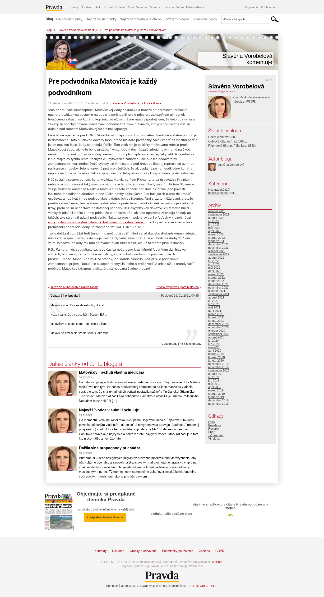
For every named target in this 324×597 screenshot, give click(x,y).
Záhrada (154, 7)
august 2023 (216, 218)
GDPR (219, 551)
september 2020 (218, 334)
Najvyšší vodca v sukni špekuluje (109, 410)
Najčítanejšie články (100, 19)
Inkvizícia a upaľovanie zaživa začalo (74, 287)
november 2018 (218, 403)
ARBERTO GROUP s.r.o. (201, 586)
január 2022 (216, 281)
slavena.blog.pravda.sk (221, 91)
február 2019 (216, 393)
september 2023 (218, 214)
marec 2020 (216, 354)
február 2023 (216, 237)
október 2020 (216, 330)
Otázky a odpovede (143, 551)
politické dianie (151, 103)
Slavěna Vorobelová (125, 103)
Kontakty (100, 551)
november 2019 (218, 367)
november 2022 (218, 247)
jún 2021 (214, 304)
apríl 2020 (214, 350)
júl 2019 (213, 377)
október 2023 (216, 211)
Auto (99, 7)
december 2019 (218, 364)
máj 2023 (214, 228)
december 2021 (218, 284)
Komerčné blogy (204, 19)
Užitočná (168, 7)
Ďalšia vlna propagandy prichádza (109, 448)
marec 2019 (216, 390)
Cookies (204, 551)
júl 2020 (213, 340)
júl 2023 (213, 221)
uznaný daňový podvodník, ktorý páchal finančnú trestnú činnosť (96, 222)
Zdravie (120, 7)
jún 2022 (214, 264)
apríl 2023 (214, 231)
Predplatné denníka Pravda (105, 517)
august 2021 (216, 297)
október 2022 (216, 251)
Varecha (141, 7)
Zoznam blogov (177, 19)
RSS (269, 80)
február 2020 (216, 357)
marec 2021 (216, 314)
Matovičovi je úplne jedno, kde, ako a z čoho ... (80, 324)
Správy (74, 7)
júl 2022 (213, 261)
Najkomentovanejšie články (141, 19)
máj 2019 (214, 384)
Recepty (213, 428)
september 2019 (218, 370)
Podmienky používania (177, 551)
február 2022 (216, 277)
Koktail (108, 7)
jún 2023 (214, 224)
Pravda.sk (214, 425)
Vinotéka (214, 438)
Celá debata (169, 343)
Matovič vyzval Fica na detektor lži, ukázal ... (79, 305)
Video (180, 7)
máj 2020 (214, 347)
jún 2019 (214, 380)
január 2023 (216, 241)
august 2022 (216, 257)
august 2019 (216, 374)
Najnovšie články (69, 19)
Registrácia (251, 7)
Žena (130, 7)
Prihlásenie (268, 7)
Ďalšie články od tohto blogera (85, 363)
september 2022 (218, 254)
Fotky (211, 422)
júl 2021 (213, 301)
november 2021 (218, 287)
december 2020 (218, 324)
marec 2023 (216, 234)
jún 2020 (214, 344)
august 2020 (216, 337)
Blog (49, 19)
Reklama (118, 551)
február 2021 (216, 317)
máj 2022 (214, 267)
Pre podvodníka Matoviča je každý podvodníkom (135, 30)
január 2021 (216, 320)
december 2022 (218, 244)
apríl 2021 (214, 310)
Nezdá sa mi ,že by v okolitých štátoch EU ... (79, 314)
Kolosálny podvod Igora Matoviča (177, 287)
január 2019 (216, 397)
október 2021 (216, 291)
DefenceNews (195, 7)
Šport (211, 432)
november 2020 (218, 327)
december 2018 (218, 400)
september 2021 (218, 294)
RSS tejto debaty (190, 343)
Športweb (87, 7)
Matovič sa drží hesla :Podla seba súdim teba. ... (81, 333)
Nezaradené (216, 189)
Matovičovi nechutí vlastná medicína (111, 372)
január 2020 (216, 360)
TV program (215, 435)
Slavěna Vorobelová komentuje (78, 30)
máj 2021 (214, 307)
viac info (217, 562)
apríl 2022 (214, 271)
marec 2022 (216, 274)
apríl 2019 (214, 387)
